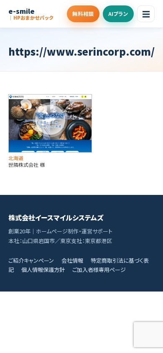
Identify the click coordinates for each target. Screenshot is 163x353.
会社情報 (72, 260)
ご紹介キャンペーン (31, 260)
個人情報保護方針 (43, 270)
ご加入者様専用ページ (99, 270)
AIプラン (118, 14)
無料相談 (83, 14)
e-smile (30, 13)
